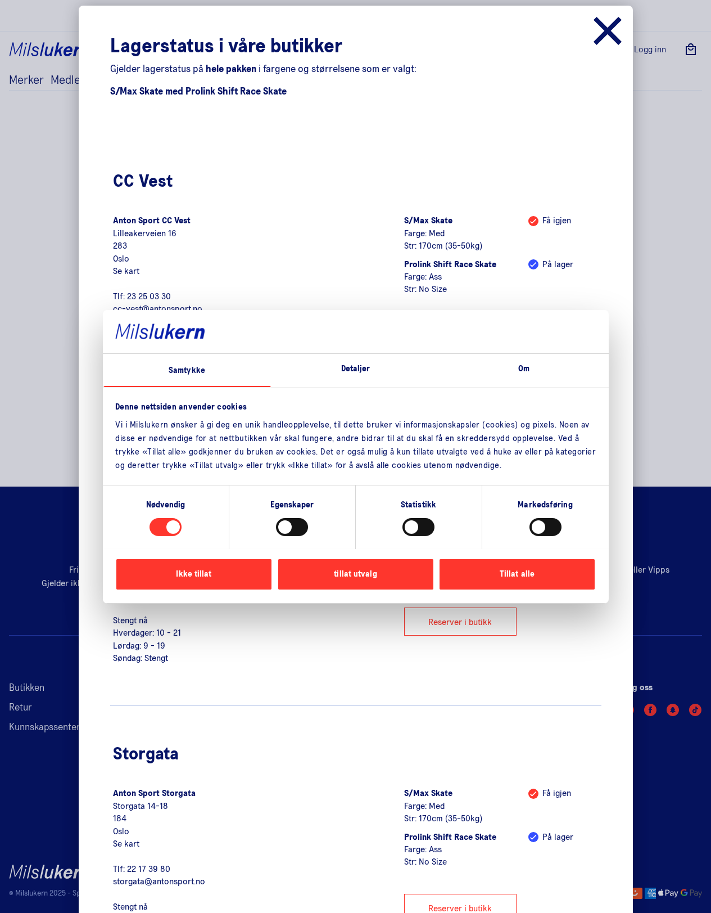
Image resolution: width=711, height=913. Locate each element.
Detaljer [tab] (355, 368)
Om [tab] (523, 368)
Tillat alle (517, 573)
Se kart (126, 271)
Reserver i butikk (460, 622)
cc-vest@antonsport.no (157, 308)
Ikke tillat (193, 573)
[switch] (292, 527)
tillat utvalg (355, 573)
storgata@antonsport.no (159, 881)
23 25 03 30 (149, 296)
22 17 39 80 (148, 869)
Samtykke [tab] (187, 370)
